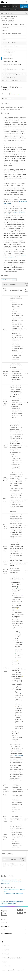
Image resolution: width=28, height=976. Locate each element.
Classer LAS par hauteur (9, 52)
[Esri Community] (18, 913)
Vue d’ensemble (6, 6)
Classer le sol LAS (8, 55)
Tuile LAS (4, 39)
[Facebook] (18, 910)
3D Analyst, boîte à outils (8, 18)
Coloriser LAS (5, 27)
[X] (21, 910)
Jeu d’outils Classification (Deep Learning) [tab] (13, 74)
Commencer (10, 9)
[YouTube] (25, 913)
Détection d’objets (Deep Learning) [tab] (12, 80)
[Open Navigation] (26, 2)
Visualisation (24, 9)
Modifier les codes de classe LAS (11, 46)
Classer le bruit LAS (8, 58)
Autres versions (15, 94)
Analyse (3, 16)
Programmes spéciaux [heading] (6, 933)
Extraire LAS (4, 30)
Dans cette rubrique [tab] (8, 98)
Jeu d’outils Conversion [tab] (9, 77)
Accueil (3, 9)
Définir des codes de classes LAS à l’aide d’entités (13, 65)
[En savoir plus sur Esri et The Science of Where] (4, 913)
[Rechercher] (22, 2)
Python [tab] (14, 279)
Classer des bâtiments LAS (10, 49)
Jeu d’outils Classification (8, 22)
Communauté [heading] (4, 922)
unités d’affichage (19, 755)
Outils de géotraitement (11, 16)
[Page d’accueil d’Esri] (4, 2)
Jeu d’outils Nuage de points (8, 20)
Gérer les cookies (7, 966)
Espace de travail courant (8, 880)
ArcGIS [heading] (3, 919)
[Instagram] (21, 913)
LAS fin (3, 36)
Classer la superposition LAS (10, 61)
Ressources (15, 6)
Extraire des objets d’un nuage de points (11, 33)
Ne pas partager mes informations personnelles (13, 970)
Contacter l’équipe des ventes (24, 6)
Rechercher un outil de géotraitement (13, 893)
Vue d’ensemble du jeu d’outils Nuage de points (13, 24)
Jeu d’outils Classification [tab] (9, 42)
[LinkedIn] (25, 910)
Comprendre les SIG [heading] (6, 926)
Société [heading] (3, 929)
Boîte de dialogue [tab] (6, 279)
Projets (17, 9)
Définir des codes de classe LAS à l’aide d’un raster (14, 70)
